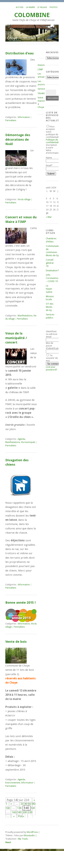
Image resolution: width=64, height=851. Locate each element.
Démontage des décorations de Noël (17, 139)
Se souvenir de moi (52, 358)
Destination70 (53, 270)
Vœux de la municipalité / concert (16, 337)
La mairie (30, 7)
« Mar (49, 217)
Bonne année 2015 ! (20, 602)
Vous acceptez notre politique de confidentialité (53, 134)
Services (42, 88)
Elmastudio (29, 835)
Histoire (42, 65)
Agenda (21, 439)
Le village (42, 7)
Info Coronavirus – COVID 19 (52, 278)
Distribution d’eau (19, 53)
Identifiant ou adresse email (51, 334)
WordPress (32, 832)
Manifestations (25, 315)
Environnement (12, 782)
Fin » (21, 816)
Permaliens (10, 120)
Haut (8, 842)
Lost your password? (51, 368)
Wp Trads (23, 838)
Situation (42, 93)
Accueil (19, 7)
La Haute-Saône (49, 288)
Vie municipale (28, 442)
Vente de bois (16, 641)
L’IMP (40, 69)
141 (33, 808)
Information (24, 117)
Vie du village (24, 199)
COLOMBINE (32, 15)
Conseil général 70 (50, 262)
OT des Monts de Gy (49, 306)
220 (30, 812)
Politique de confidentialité (53, 141)
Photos (53, 7)
